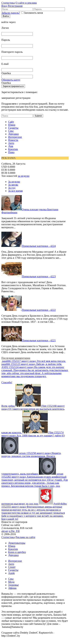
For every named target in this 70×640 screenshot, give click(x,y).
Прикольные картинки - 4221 (39, 340)
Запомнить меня (33, 12)
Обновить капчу (10, 79)
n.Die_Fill (14, 531)
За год (11, 187)
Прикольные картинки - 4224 (39, 246)
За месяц (13, 184)
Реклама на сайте (25, 537)
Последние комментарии (15, 358)
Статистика (8, 2)
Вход (4, 5)
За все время (15, 190)
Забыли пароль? (10, 12)
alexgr (4, 531)
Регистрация (15, 5)
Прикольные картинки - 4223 (39, 276)
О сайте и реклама (26, 2)
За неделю (14, 181)
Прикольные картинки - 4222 (39, 309)
